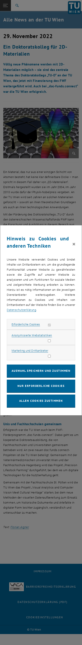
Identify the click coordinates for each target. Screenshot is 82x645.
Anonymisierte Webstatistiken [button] (32, 335)
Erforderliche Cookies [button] (26, 324)
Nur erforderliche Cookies (41, 386)
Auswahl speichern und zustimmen (41, 371)
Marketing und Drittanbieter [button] (30, 350)
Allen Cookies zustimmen (41, 401)
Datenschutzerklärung (21, 310)
